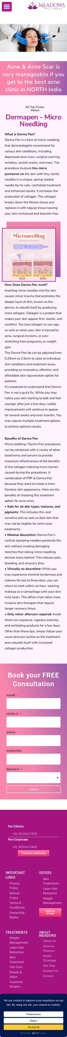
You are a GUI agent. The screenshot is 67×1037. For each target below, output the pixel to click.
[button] (7, 7)
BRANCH (13, 769)
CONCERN (14, 751)
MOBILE (13, 714)
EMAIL (11, 732)
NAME (11, 695)
